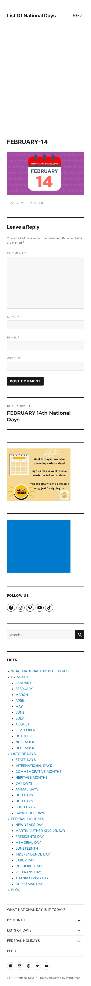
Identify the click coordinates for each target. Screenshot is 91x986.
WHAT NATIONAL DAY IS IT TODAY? (40, 671)
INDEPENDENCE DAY (32, 854)
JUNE (20, 712)
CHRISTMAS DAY (29, 884)
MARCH (21, 695)
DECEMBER (24, 748)
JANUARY (23, 683)
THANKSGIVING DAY (32, 878)
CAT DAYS (23, 783)
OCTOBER (23, 736)
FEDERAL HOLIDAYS (27, 819)
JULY (19, 718)
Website (14, 358)
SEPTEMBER (25, 730)
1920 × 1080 (35, 203)
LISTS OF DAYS (23, 754)
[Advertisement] (45, 78)
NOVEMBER (24, 742)
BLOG (15, 890)
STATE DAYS (25, 760)
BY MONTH (20, 677)
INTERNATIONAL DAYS (33, 765)
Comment (16, 253)
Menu (77, 15)
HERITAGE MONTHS (31, 777)
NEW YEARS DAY (29, 825)
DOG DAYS (24, 795)
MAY (19, 706)
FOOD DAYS (25, 807)
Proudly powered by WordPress (59, 977)
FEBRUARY (24, 689)
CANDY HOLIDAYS (30, 813)
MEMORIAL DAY (28, 842)
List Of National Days (31, 16)
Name (13, 317)
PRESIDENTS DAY (29, 836)
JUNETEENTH (26, 848)
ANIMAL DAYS (26, 789)
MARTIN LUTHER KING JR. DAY (40, 830)
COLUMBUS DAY (29, 866)
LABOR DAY (24, 860)
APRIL (20, 700)
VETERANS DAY (28, 872)
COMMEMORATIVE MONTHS (38, 771)
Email (13, 337)
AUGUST (22, 724)
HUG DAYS (24, 801)
